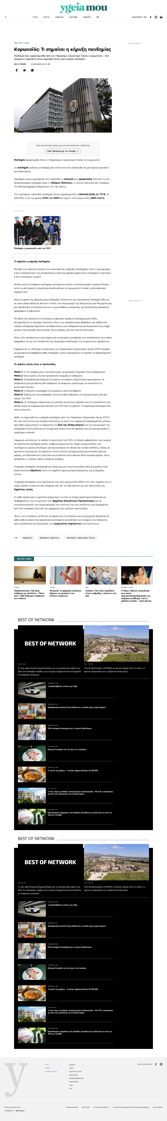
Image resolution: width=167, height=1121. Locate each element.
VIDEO (71, 1068)
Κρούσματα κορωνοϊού (49, 538)
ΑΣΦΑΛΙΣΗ (59, 17)
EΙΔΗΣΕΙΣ (72, 1065)
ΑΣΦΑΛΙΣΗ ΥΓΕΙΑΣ (51, 1072)
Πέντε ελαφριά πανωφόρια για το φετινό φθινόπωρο (70, 728)
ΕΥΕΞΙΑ (47, 17)
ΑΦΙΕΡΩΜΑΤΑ (73, 1082)
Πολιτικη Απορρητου (101, 1107)
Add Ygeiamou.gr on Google (61, 151)
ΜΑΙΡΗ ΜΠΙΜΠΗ (20, 64)
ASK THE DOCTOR (75, 1072)
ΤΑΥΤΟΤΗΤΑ (85, 1107)
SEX (70, 1089)
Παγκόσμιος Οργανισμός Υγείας (81, 538)
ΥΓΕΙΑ (35, 17)
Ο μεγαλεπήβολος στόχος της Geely (62, 686)
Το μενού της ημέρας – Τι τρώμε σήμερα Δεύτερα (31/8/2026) (73, 770)
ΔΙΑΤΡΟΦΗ (73, 17)
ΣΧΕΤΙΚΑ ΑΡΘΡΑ (24, 559)
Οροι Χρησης (157, 1107)
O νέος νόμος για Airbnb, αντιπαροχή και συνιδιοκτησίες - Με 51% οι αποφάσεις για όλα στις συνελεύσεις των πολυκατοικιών (80, 792)
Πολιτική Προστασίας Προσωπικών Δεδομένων (131, 1107)
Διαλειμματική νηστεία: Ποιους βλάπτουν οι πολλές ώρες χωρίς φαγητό (77, 707)
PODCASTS (87, 17)
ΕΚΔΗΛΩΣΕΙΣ (73, 1075)
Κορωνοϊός (27, 538)
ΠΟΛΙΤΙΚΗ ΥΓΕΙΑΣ (21, 43)
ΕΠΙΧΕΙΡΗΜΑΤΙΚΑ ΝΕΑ (76, 1078)
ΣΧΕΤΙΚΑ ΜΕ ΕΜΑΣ (72, 1107)
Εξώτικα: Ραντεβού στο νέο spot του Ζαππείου (67, 749)
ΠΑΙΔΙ (71, 1085)
